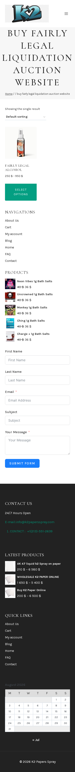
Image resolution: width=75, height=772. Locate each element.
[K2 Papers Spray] (27, 13)
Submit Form (22, 463)
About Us (12, 220)
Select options (21, 192)
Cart (8, 227)
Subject (11, 412)
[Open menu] (66, 13)
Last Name (13, 372)
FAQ (8, 254)
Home (9, 247)
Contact (11, 261)
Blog (8, 241)
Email (9, 392)
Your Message (16, 432)
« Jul (35, 740)
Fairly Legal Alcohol (17, 168)
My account (13, 234)
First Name (13, 351)
